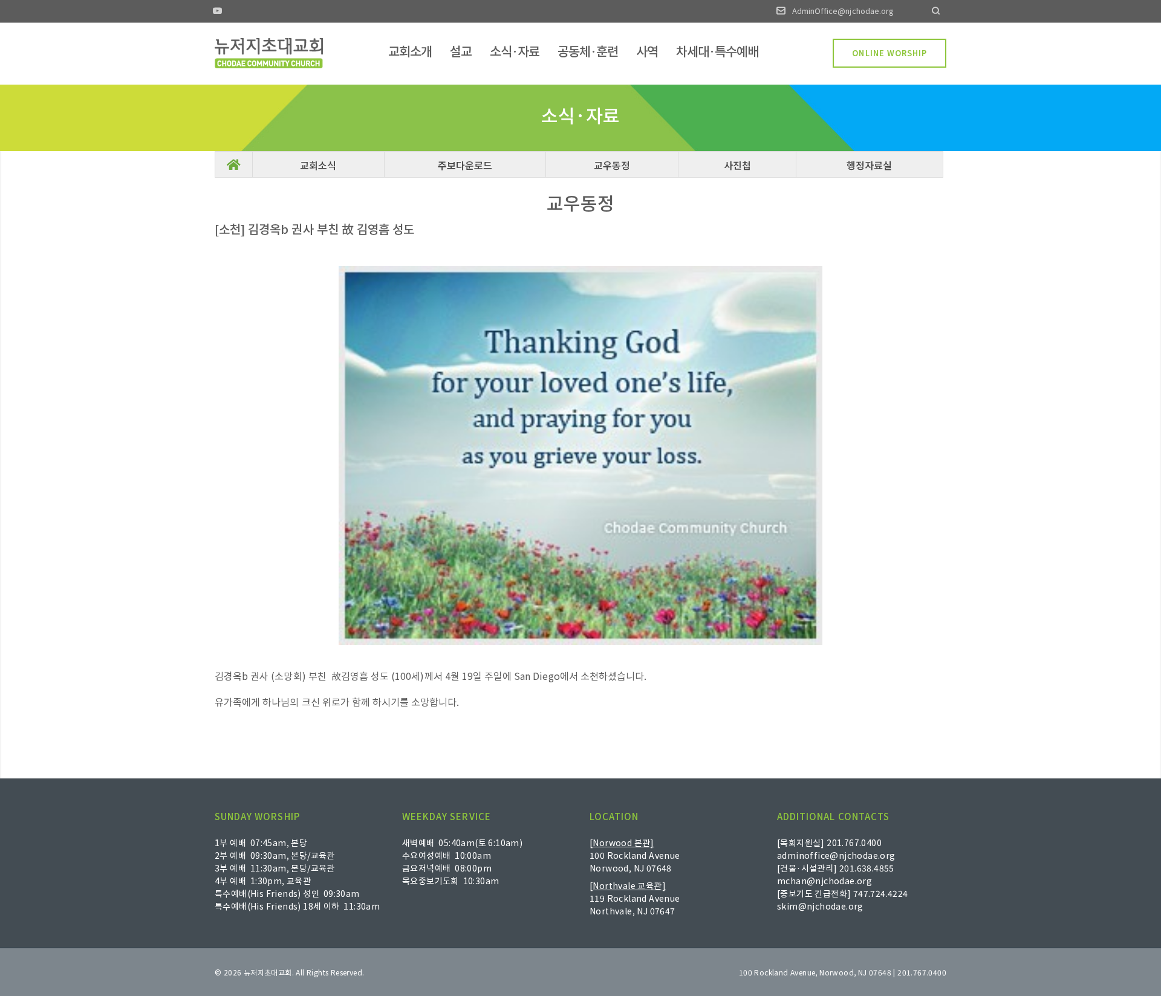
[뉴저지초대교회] (269, 53)
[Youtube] (218, 11)
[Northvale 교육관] (628, 885)
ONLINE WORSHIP (889, 53)
